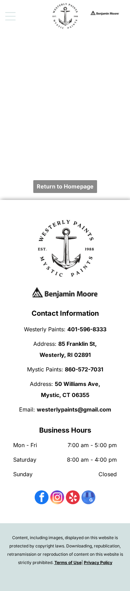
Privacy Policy (98, 562)
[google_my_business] (88, 498)
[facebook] (42, 498)
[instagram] (57, 498)
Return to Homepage (65, 186)
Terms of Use (67, 562)
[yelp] (73, 498)
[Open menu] (10, 16)
